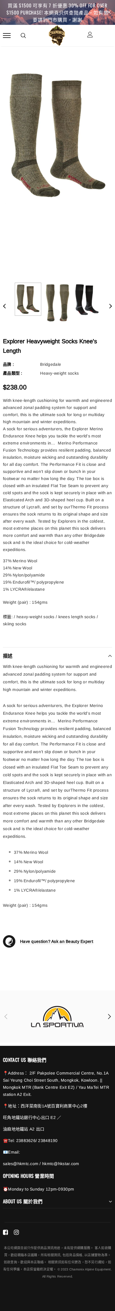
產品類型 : (12, 373)
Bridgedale (50, 364)
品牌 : (8, 364)
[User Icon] (90, 35)
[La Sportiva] (57, 1016)
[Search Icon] (23, 35)
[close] (109, 12)
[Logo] (56, 34)
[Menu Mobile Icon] (7, 35)
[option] (57, 135)
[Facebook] (5, 1232)
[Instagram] (16, 1232)
